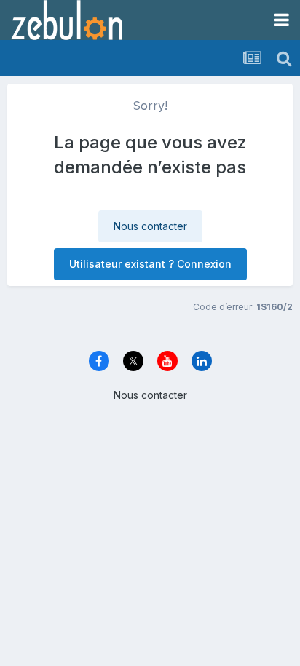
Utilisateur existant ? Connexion (150, 264)
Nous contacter (150, 226)
